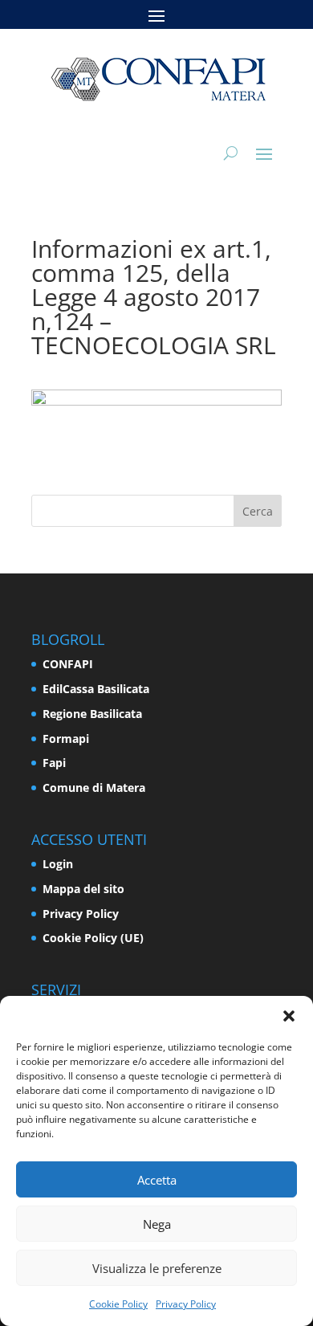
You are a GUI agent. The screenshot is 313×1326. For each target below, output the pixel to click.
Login (58, 863)
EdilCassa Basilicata (96, 688)
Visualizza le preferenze (157, 1268)
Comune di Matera (94, 787)
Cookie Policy (118, 1304)
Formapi (66, 738)
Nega (157, 1224)
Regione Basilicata (92, 713)
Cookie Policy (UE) (93, 937)
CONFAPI (68, 663)
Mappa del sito (83, 888)
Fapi (54, 762)
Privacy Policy (186, 1304)
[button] (289, 1016)
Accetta (157, 1180)
